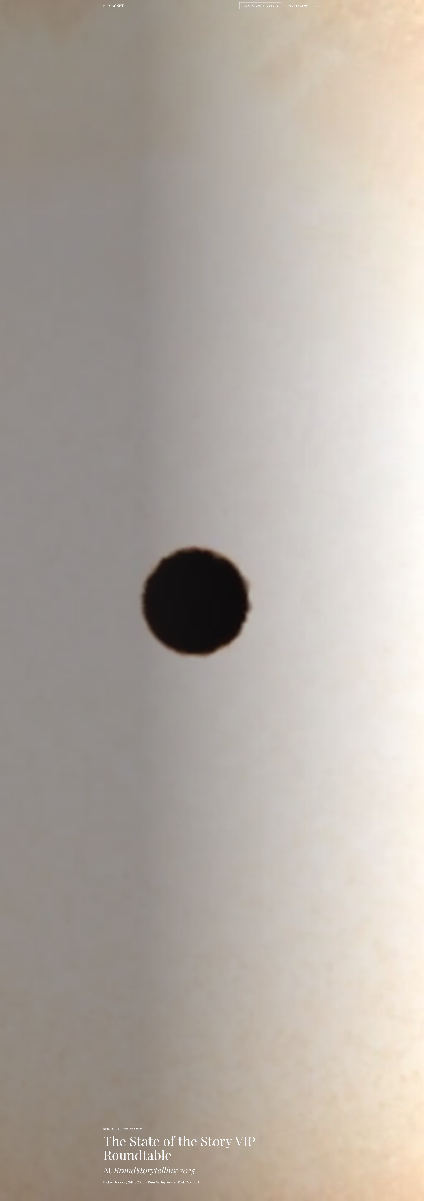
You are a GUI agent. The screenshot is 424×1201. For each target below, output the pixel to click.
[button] (318, 6)
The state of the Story (260, 5)
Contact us (298, 5)
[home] (113, 5)
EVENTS (108, 1129)
